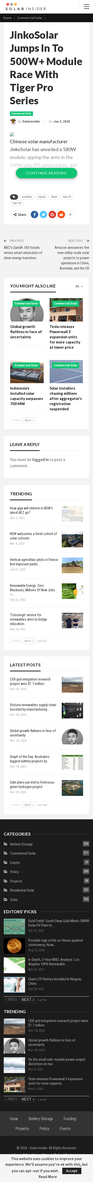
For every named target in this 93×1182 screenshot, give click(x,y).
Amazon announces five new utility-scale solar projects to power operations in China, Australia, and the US (72, 257)
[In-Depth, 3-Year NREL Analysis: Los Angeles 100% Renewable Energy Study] (14, 965)
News (54, 197)
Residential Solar (22, 890)
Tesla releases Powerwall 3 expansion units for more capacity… (55, 1081)
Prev (17, 420)
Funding (69, 1118)
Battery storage (21, 844)
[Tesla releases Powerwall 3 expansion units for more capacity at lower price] (66, 309)
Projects (16, 881)
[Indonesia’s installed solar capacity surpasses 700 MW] (27, 371)
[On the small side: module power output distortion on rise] (14, 1065)
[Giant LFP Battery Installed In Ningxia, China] (14, 985)
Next (28, 420)
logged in (40, 459)
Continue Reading (46, 173)
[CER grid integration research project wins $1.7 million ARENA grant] (72, 685)
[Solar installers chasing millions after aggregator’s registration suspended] (66, 371)
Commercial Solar (21, 113)
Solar (14, 899)
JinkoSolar (27, 197)
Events (15, 862)
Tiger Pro (16, 203)
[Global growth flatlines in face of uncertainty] (27, 309)
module (42, 197)
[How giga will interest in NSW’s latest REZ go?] (72, 514)
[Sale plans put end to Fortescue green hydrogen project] (72, 788)
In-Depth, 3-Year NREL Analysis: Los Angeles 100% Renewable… (53, 961)
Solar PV (67, 197)
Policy (14, 872)
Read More (48, 1177)
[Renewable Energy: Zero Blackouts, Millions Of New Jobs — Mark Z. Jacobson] (72, 591)
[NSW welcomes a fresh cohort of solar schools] (72, 539)
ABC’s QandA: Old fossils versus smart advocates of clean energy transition (23, 252)
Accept (72, 1171)
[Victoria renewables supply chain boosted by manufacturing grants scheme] (72, 710)
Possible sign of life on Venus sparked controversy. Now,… (55, 942)
